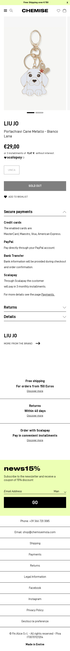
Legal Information (35, 576)
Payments (48, 294)
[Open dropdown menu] (5, 10)
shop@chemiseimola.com (39, 532)
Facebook (35, 588)
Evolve (40, 644)
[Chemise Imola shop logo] (35, 10)
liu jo (11, 123)
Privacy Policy (35, 610)
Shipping (35, 543)
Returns (35, 565)
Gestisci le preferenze (35, 621)
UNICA (11, 169)
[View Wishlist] (58, 11)
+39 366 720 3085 (39, 521)
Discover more (35, 391)
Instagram (35, 599)
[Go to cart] (64, 10)
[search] (11, 10)
